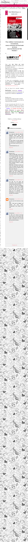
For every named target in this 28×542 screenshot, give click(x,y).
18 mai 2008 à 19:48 (19, 132)
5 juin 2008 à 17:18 (18, 213)
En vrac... (16, 122)
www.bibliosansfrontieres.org (11, 85)
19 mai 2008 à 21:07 (19, 179)
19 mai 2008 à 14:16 (19, 151)
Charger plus (14, 245)
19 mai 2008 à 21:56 (19, 199)
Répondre (11, 147)
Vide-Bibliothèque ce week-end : (14, 13)
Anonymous (14, 120)
